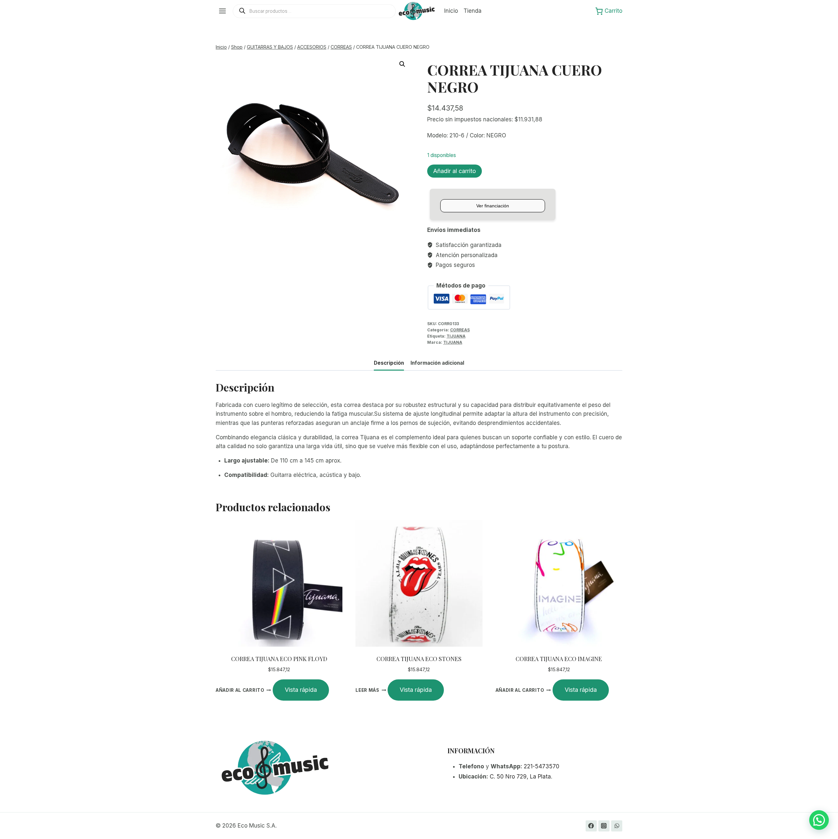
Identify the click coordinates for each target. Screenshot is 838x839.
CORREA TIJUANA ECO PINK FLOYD (279, 659)
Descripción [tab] (389, 363)
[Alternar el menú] (222, 11)
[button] (402, 64)
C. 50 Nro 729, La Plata (520, 776)
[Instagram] (604, 825)
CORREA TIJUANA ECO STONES (419, 659)
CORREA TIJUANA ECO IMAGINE (559, 659)
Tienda (473, 11)
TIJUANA (455, 336)
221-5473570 (541, 766)
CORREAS (460, 329)
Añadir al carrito (454, 170)
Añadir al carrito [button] (240, 690)
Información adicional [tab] (437, 363)
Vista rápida (301, 689)
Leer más (367, 690)
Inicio (451, 11)
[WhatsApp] (616, 825)
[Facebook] (591, 825)
